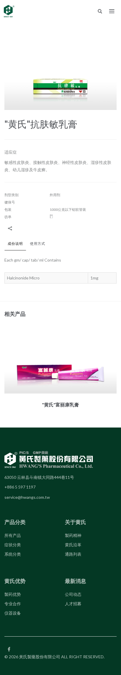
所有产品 (12, 535)
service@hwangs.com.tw (27, 497)
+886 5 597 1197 (20, 486)
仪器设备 (12, 612)
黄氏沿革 (73, 544)
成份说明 (15, 243)
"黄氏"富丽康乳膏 (60, 404)
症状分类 (12, 544)
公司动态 (73, 594)
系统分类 (12, 554)
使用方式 (37, 243)
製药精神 (73, 535)
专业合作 (12, 603)
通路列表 (73, 554)
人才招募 (73, 603)
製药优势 (12, 594)
